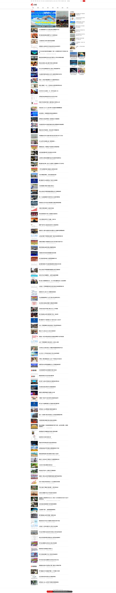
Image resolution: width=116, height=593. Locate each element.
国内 (33, 7)
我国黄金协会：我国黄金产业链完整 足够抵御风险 (49, 146)
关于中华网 (49, 590)
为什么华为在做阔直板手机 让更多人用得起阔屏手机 (49, 68)
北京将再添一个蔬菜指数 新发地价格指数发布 (48, 113)
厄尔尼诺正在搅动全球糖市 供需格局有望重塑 (48, 303)
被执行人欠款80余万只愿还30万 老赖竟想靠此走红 (49, 459)
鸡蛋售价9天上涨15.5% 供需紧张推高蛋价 (47, 291)
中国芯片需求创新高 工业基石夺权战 (46, 208)
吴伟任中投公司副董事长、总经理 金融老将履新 (48, 275)
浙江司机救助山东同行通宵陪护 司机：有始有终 (48, 314)
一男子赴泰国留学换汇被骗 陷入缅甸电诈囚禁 (48, 169)
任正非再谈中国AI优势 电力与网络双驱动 (47, 576)
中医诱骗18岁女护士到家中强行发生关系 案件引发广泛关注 (51, 135)
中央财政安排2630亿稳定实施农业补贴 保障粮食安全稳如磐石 (51, 124)
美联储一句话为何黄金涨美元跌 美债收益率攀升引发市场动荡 (51, 336)
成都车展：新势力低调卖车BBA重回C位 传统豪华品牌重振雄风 (51, 230)
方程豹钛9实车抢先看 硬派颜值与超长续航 (47, 252)
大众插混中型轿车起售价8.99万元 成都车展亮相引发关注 (50, 74)
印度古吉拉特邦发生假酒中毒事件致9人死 (60, 591)
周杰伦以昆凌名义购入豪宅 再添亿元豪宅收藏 (48, 63)
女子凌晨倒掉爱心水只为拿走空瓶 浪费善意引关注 (49, 29)
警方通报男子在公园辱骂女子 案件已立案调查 (48, 180)
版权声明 (60, 590)
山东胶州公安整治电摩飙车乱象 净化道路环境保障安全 (50, 157)
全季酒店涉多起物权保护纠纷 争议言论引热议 (48, 96)
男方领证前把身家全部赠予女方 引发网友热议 (48, 35)
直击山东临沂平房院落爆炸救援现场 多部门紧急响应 (49, 269)
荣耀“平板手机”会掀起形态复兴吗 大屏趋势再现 (48, 224)
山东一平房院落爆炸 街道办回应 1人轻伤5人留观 (49, 342)
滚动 (67, 7)
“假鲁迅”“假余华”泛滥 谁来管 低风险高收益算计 (49, 397)
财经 (62, 7)
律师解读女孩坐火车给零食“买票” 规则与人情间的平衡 (50, 565)
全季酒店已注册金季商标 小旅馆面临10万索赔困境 (49, 118)
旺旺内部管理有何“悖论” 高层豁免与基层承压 (48, 213)
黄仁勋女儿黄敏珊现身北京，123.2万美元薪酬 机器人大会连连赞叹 (52, 280)
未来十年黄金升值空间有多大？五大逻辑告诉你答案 (49, 481)
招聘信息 (57, 590)
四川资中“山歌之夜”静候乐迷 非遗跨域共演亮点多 (49, 381)
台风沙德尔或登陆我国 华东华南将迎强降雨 (48, 504)
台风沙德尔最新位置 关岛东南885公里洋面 (47, 152)
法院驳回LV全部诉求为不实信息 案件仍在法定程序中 (49, 46)
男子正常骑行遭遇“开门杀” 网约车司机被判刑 (48, 554)
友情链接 (65, 590)
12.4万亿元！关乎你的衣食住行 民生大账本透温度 (49, 353)
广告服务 (52, 590)
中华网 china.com (34, 5)
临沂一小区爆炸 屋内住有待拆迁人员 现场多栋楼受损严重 (50, 414)
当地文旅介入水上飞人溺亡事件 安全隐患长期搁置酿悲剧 (50, 107)
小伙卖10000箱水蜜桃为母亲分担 (45, 464)
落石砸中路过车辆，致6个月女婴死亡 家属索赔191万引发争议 (51, 163)
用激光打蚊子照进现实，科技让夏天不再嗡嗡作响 (49, 130)
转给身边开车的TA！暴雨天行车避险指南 (47, 470)
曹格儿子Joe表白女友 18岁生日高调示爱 (47, 330)
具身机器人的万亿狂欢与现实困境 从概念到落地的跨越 (50, 202)
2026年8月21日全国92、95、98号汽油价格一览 (48, 90)
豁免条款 (62, 590)
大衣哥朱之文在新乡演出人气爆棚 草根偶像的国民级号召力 (51, 347)
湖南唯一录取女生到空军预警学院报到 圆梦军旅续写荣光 (50, 476)
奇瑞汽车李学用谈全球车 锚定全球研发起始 (48, 442)
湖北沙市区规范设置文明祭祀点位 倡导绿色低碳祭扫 (49, 537)
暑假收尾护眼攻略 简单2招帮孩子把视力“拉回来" (49, 453)
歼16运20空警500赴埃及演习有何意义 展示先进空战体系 (50, 531)
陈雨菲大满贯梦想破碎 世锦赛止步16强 (47, 392)
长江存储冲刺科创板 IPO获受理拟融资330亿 (48, 258)
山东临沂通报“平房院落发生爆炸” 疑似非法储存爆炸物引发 (51, 236)
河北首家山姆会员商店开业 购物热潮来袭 (47, 386)
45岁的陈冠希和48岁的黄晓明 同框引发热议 (48, 370)
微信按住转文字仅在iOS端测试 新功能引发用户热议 (49, 520)
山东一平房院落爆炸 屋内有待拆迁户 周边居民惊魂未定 (50, 325)
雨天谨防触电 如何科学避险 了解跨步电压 (47, 515)
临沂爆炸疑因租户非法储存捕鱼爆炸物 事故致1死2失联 (50, 263)
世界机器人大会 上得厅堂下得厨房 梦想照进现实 (49, 582)
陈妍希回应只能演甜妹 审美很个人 (46, 548)
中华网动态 (67, 590)
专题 (52, 7)
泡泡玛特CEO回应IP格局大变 (45, 437)
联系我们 (55, 590)
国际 (38, 7)
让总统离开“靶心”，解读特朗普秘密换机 (47, 509)
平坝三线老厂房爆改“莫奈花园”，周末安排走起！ (49, 487)
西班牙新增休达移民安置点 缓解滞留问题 (47, 247)
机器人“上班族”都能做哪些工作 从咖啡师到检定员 (49, 79)
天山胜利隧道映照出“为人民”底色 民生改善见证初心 (49, 297)
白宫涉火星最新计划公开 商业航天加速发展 (48, 492)
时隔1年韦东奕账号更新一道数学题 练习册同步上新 (49, 102)
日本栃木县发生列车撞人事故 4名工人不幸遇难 (48, 308)
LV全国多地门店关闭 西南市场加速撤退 (47, 40)
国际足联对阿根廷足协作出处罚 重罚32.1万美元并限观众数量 (51, 57)
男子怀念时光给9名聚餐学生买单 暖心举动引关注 (49, 559)
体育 (48, 7)
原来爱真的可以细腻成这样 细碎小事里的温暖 (48, 431)
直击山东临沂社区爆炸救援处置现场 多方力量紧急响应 (50, 191)
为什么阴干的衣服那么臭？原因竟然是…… (47, 141)
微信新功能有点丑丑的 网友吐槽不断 (46, 375)
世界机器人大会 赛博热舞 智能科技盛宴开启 (48, 409)
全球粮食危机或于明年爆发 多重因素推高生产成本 (49, 448)
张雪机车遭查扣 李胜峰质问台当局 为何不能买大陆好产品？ (51, 241)
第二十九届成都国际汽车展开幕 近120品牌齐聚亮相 (49, 197)
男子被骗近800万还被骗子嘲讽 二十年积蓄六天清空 (49, 570)
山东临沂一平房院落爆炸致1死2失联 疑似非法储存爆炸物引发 (51, 286)
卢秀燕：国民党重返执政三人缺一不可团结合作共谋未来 (50, 358)
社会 (43, 7)
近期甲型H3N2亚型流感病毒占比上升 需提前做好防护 (50, 364)
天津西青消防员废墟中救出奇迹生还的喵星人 (48, 420)
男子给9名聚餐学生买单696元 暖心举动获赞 (48, 543)
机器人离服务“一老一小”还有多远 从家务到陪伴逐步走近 (50, 85)
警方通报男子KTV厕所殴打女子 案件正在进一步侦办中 (50, 319)
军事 (57, 7)
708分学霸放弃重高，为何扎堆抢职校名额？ (48, 174)
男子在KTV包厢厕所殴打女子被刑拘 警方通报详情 (49, 403)
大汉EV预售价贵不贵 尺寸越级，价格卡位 (47, 219)
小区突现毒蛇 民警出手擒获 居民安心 (46, 185)
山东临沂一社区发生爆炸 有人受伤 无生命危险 (48, 526)
